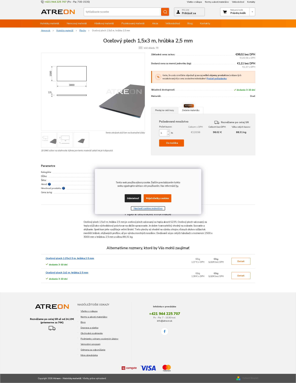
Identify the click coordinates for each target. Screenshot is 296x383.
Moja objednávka (89, 355)
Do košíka (172, 143)
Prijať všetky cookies (157, 198)
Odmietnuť (133, 198)
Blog (83, 322)
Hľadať (165, 12)
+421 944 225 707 (164, 313)
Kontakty (251, 2)
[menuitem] (49, 23)
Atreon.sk (45, 30)
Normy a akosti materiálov (217, 2)
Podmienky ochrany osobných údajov (99, 338)
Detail (240, 261)
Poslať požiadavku (217, 78)
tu (177, 186)
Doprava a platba (89, 327)
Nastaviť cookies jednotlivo (148, 208)
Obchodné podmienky (92, 333)
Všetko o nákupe (194, 2)
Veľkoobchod (238, 2)
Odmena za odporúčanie (93, 349)
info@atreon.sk (164, 320)
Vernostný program (90, 344)
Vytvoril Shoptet (250, 378)
